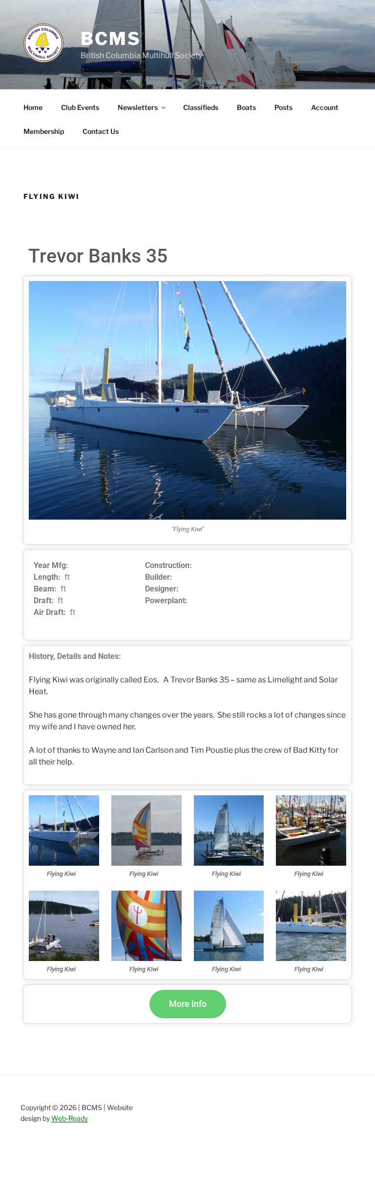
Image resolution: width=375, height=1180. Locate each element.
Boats (246, 107)
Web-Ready (69, 1118)
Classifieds (200, 107)
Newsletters (138, 107)
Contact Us (101, 131)
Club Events (80, 107)
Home (32, 107)
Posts (283, 107)
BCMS (111, 38)
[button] (187, 1004)
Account (324, 107)
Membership (43, 131)
